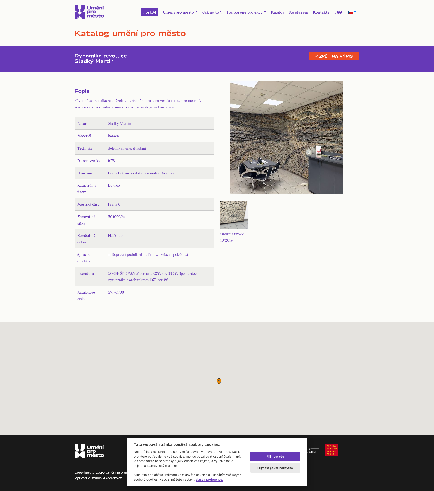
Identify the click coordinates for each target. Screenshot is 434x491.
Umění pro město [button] (178, 11)
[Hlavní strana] (89, 12)
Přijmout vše (275, 456)
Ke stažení (298, 11)
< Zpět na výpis (334, 56)
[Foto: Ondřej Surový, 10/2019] (286, 138)
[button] (219, 381)
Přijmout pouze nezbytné (275, 468)
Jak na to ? (212, 11)
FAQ (338, 11)
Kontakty (321, 11)
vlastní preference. (209, 479)
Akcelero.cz (112, 477)
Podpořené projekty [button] (245, 11)
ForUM (149, 11)
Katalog (278, 11)
